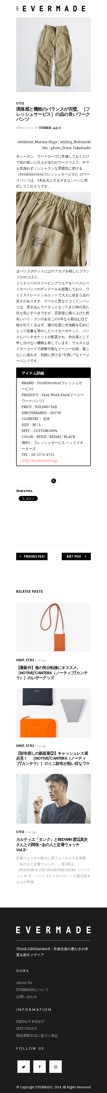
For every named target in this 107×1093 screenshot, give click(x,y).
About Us (24, 982)
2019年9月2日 (25, 128)
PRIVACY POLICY (30, 1021)
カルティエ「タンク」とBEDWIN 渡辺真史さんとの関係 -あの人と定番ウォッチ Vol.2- (52, 845)
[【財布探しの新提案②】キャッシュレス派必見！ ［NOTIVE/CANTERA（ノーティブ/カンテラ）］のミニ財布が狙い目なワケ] (53, 712)
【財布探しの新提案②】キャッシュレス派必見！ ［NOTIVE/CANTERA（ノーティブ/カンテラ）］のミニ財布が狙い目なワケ (53, 758)
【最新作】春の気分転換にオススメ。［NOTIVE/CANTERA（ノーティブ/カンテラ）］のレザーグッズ (52, 673)
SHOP (20, 660)
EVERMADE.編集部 (50, 128)
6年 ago (41, 660)
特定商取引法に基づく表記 (37, 1035)
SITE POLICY (26, 1028)
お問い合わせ (26, 996)
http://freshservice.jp (39, 460)
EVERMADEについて (32, 989)
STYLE (20, 103)
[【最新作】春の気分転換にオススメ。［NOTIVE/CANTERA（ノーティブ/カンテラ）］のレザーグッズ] (53, 627)
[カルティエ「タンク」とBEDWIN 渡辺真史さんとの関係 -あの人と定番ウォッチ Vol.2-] (53, 799)
